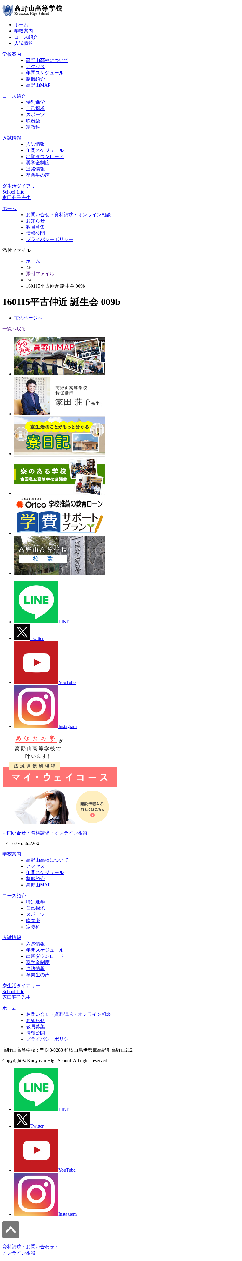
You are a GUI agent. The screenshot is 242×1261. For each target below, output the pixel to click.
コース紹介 (26, 37)
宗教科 (33, 126)
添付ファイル (40, 273)
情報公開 (35, 233)
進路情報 (35, 168)
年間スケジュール (45, 72)
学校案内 (23, 30)
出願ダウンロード (45, 156)
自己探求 (35, 108)
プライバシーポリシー (49, 239)
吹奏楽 (33, 120)
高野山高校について (47, 60)
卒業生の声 (38, 175)
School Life (13, 191)
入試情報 (23, 43)
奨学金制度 (38, 162)
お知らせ (35, 220)
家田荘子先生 (16, 197)
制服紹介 (35, 78)
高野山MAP (38, 85)
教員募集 (35, 226)
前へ (28, 317)
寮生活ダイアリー (21, 185)
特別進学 (35, 102)
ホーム (21, 24)
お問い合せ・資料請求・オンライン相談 (68, 214)
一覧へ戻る (14, 328)
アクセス (35, 66)
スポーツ (35, 114)
